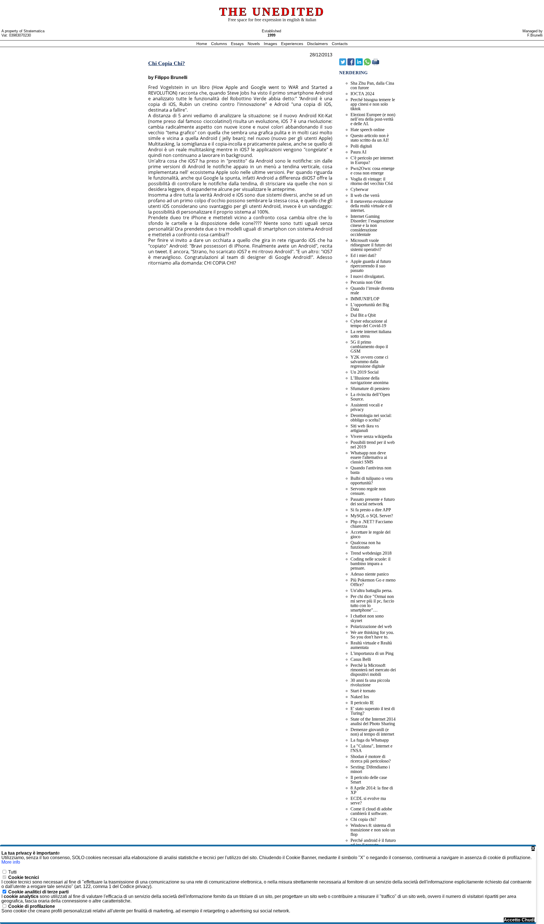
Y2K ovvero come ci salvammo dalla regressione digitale (369, 362)
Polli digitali (361, 146)
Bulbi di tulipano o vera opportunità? (371, 480)
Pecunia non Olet (365, 282)
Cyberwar (359, 189)
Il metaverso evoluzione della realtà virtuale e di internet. (371, 206)
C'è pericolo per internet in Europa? (371, 160)
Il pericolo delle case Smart (368, 779)
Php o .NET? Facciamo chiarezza (371, 524)
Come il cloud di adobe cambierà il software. (371, 811)
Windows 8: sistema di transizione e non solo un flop (372, 830)
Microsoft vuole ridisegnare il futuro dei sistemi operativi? (371, 245)
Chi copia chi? (363, 819)
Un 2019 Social (364, 372)
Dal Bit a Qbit (363, 315)
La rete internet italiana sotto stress (370, 333)
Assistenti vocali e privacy (366, 407)
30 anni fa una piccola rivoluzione (370, 682)
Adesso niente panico (369, 574)
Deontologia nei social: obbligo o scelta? (371, 417)
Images (271, 43)
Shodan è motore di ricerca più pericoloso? (370, 758)
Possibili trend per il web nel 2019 (372, 444)
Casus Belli (360, 659)
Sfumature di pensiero (370, 388)
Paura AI (358, 152)
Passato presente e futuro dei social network (372, 501)
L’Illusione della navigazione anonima (369, 380)
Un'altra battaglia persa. (371, 590)
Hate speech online (367, 129)
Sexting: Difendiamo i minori (370, 769)
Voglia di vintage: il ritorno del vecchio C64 (371, 181)
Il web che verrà (364, 195)
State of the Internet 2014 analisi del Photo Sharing (373, 721)
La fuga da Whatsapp (369, 740)
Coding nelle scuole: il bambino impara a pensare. (370, 563)
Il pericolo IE (362, 702)
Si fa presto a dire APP (370, 509)
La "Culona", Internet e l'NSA (371, 748)
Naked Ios (359, 696)
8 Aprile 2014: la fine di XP (371, 790)
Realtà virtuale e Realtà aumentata (371, 645)
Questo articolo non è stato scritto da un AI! (369, 137)
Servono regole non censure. (368, 491)
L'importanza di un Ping (372, 653)
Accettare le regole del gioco (370, 534)
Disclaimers (318, 43)
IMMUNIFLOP (364, 298)
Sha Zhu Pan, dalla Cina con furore (372, 85)
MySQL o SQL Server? (371, 515)
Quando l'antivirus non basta (370, 470)
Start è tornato (362, 690)
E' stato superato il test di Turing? (372, 711)
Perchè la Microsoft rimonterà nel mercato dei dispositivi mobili (373, 670)
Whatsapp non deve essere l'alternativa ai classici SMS (368, 457)
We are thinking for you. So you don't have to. (372, 634)
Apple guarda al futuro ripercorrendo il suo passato (370, 266)
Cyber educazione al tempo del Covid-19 (368, 323)
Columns (219, 43)
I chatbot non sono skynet (367, 618)
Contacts (340, 43)
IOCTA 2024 (362, 93)
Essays (238, 43)
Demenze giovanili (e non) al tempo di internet (372, 731)
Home (202, 43)
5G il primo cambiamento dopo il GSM (369, 347)
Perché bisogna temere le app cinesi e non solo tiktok (372, 104)
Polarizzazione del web (371, 626)
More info (10, 862)
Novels (254, 43)
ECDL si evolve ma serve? (368, 800)
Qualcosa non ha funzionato (365, 545)
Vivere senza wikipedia (371, 436)
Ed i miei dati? (363, 255)
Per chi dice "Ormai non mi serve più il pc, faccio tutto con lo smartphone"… (372, 603)
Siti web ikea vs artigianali (364, 428)
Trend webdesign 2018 (371, 553)
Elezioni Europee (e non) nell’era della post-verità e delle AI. (372, 119)
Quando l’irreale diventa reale (372, 290)
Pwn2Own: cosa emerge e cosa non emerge (372, 170)
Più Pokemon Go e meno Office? (373, 582)
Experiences (292, 43)
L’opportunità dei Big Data (369, 307)
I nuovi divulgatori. (367, 276)
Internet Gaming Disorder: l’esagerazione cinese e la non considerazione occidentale (372, 225)
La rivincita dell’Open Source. (370, 396)
